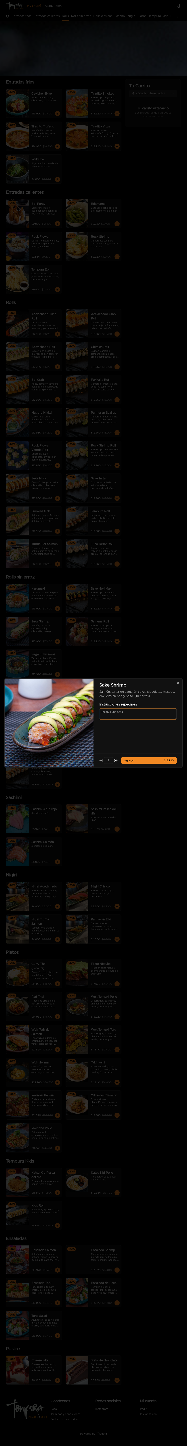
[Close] (178, 683)
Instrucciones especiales (118, 704)
